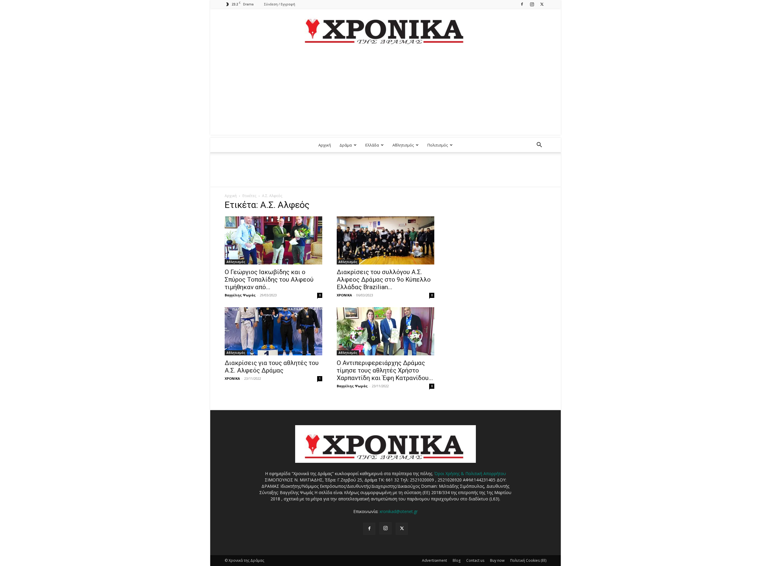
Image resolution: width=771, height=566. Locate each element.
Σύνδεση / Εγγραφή (279, 4)
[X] (541, 4)
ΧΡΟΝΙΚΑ (344, 295)
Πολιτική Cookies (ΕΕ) (528, 560)
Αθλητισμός (403, 145)
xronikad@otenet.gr (398, 511)
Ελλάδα (372, 145)
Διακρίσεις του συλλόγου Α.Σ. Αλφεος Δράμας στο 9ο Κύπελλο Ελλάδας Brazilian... (384, 279)
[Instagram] (531, 4)
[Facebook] (521, 4)
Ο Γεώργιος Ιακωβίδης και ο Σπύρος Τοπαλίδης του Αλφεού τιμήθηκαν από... (269, 279)
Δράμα (345, 145)
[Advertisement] (385, 93)
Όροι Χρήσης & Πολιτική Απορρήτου (470, 473)
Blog (456, 560)
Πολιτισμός (437, 145)
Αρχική (324, 145)
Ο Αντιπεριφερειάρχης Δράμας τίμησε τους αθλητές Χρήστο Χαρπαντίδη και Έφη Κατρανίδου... (385, 370)
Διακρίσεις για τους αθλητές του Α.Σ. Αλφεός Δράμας (272, 366)
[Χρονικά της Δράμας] (385, 28)
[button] (539, 145)
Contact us (475, 560)
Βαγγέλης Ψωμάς (240, 295)
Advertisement (434, 560)
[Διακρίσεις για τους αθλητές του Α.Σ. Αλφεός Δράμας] (273, 331)
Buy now (497, 560)
